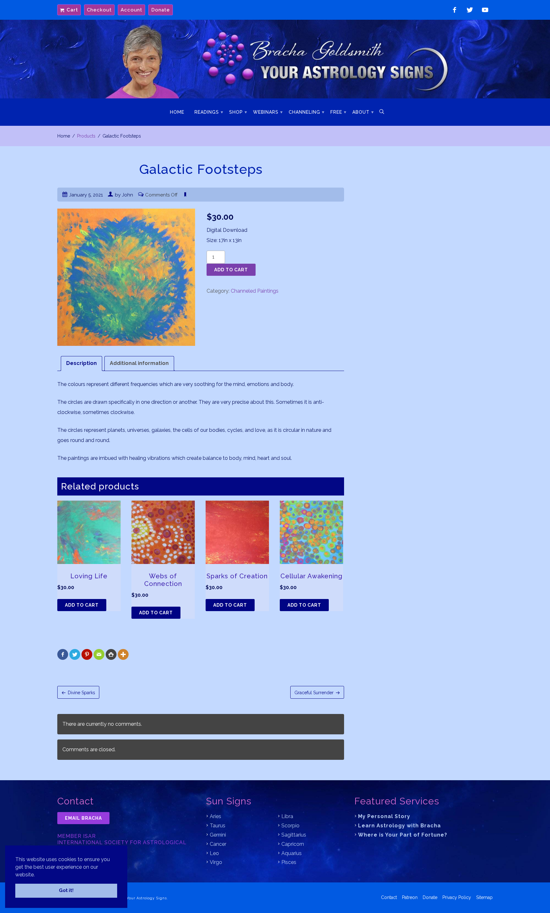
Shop (236, 112)
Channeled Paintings (255, 291)
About (361, 112)
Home (177, 112)
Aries (215, 816)
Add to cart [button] (82, 605)
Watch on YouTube (485, 10)
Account (131, 10)
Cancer (218, 844)
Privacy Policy (456, 897)
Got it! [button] (66, 890)
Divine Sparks (81, 692)
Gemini (218, 835)
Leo (214, 853)
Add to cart (231, 269)
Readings (206, 112)
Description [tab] (81, 363)
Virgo (216, 862)
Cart (72, 10)
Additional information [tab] (139, 363)
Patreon (410, 897)
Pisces (288, 862)
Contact (389, 897)
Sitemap (484, 897)
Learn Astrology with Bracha (399, 826)
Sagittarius (293, 835)
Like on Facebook (454, 10)
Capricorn (292, 844)
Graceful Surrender (314, 692)
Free (336, 112)
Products (86, 136)
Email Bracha (83, 818)
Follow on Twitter (469, 10)
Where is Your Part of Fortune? (402, 835)
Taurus (217, 826)
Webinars (266, 112)
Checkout (99, 10)
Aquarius (291, 853)
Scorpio (290, 826)
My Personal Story (384, 816)
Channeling (304, 112)
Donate (160, 10)
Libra (287, 816)
